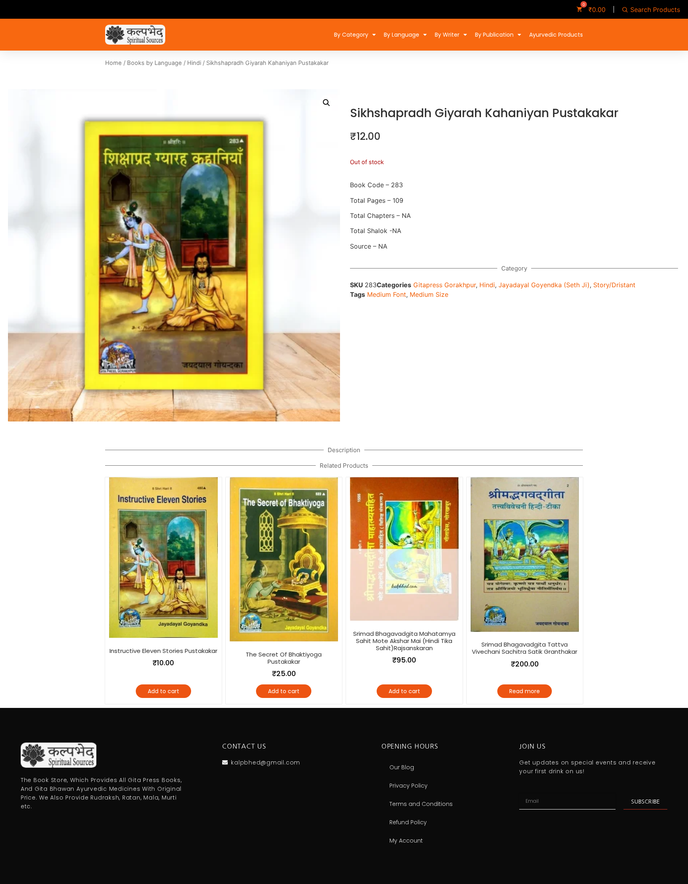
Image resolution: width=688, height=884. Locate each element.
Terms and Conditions (421, 804)
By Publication (494, 35)
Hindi (194, 63)
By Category (351, 35)
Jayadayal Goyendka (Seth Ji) (544, 285)
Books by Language (154, 63)
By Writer (447, 35)
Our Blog (401, 767)
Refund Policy (408, 822)
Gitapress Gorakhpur (444, 285)
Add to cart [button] (163, 691)
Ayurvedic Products (556, 35)
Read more (524, 691)
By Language (401, 35)
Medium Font (386, 294)
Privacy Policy (408, 786)
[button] (326, 103)
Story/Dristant (614, 285)
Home (113, 63)
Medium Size (429, 294)
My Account (406, 841)
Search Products (655, 10)
